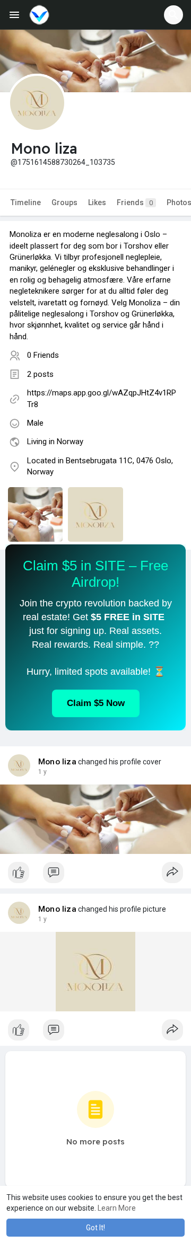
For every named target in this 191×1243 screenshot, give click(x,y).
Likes (97, 202)
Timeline (26, 202)
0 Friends (43, 355)
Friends (135, 202)
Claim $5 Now (96, 703)
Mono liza (57, 761)
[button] (173, 14)
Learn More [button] (117, 1208)
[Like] (95, 875)
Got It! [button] (95, 1227)
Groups (64, 202)
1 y (42, 771)
